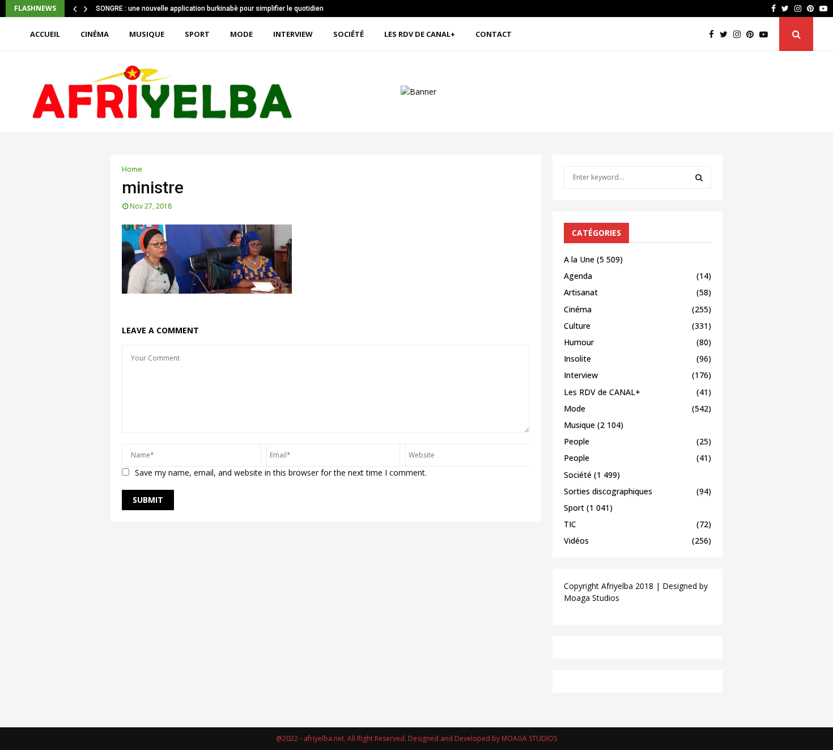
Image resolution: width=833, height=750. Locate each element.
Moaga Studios (591, 597)
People (576, 441)
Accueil (45, 34)
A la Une (579, 259)
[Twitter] (726, 34)
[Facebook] (714, 34)
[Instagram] (739, 34)
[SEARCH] (699, 177)
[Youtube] (766, 34)
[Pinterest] (752, 34)
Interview (293, 34)
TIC (570, 524)
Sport (197, 34)
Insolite (577, 358)
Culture (577, 325)
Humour (579, 342)
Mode (241, 34)
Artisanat (581, 292)
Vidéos (576, 540)
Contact (493, 34)
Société (348, 34)
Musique (146, 34)
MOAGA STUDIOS (529, 738)
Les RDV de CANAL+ (419, 34)
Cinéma (94, 34)
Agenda (578, 275)
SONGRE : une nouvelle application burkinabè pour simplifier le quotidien (210, 8)
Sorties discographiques (608, 491)
